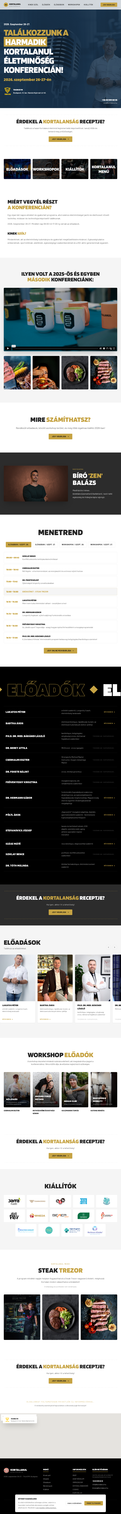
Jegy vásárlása (109, 5)
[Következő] (114, 947)
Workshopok (74, 5)
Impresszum (78, 1482)
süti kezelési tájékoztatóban (46, 1508)
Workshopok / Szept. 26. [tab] (73, 545)
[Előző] (108, 947)
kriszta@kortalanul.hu (100, 1488)
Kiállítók (88, 5)
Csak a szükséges (74, 1503)
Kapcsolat (77, 1493)
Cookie (76, 1489)
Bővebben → (7, 1019)
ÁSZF (75, 1475)
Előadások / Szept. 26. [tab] (18, 545)
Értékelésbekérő (80, 1486)
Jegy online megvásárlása (59, 651)
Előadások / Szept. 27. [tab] (45, 545)
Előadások (59, 5)
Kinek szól (33, 5)
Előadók (46, 5)
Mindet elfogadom (94, 1503)
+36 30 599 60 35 (97, 1481)
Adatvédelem (78, 1479)
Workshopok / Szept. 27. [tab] (102, 545)
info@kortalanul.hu (110, 103)
